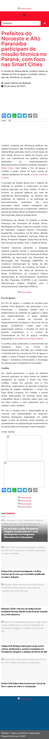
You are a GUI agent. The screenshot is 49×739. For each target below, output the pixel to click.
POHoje (5, 733)
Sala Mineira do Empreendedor (28, 339)
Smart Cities (7, 168)
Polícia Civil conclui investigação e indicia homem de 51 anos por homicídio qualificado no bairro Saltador (23, 574)
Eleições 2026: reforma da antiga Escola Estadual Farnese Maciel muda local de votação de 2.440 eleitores (24, 611)
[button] (24, 15)
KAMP (22, 736)
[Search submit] (45, 23)
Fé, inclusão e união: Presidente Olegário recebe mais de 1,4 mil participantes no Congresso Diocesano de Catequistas (21, 532)
